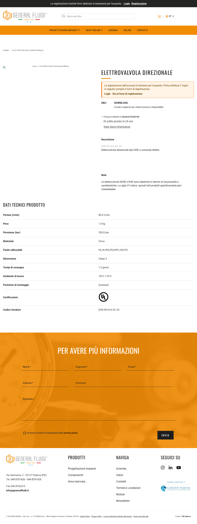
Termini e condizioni (128, 487)
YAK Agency (186, 516)
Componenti (75, 475)
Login (127, 3)
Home (6, 50)
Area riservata (76, 481)
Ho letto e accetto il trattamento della (52, 433)
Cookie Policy (85, 516)
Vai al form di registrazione (127, 93)
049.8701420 (18, 479)
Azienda (113, 30)
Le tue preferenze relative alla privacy (117, 516)
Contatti (142, 30)
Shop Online (93, 30)
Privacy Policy (96, 516)
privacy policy (71, 433)
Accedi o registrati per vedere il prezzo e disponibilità (138, 107)
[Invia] (63, 16)
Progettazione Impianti (63, 30)
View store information (117, 126)
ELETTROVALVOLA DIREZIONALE (28, 50)
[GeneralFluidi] (25, 16)
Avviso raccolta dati (141, 516)
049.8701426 (34, 479)
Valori (127, 30)
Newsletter (123, 500)
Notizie (120, 494)
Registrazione (139, 3)
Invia (165, 435)
